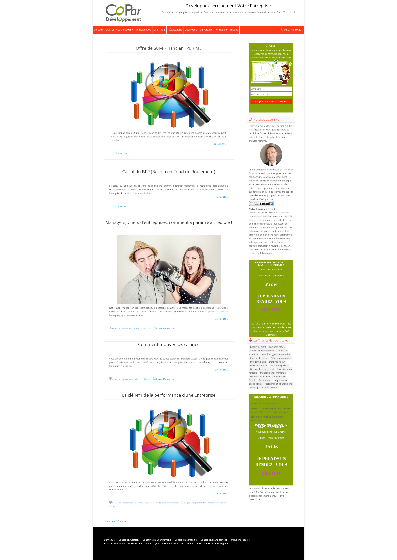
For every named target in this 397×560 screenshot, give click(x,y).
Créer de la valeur (259, 358)
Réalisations (175, 29)
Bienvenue (109, 539)
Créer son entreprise (281, 358)
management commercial (273, 372)
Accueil (98, 29)
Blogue (234, 29)
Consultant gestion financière (275, 354)
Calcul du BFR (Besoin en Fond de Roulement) (168, 171)
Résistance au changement (278, 383)
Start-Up (254, 387)
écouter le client (270, 387)
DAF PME (159, 29)
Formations (221, 29)
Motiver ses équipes (142, 328)
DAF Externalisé (258, 361)
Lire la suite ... (219, 143)
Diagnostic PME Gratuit (198, 29)
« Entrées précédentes (115, 521)
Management (168, 328)
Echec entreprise (141, 503)
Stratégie (113, 506)
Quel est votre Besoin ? (119, 29)
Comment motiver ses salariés (168, 344)
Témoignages (143, 29)
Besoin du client (258, 346)
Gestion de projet (278, 365)
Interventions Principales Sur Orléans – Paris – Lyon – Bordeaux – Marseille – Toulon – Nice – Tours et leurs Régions (166, 543)
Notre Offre (122, 153)
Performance (172, 503)
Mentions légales (240, 539)
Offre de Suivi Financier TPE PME (169, 48)
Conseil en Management (122, 328)
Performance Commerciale (214, 503)
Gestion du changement (262, 369)
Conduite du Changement (157, 539)
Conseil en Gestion (129, 539)
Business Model (277, 346)
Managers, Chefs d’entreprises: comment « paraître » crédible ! (168, 222)
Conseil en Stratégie (186, 539)
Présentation (120, 206)
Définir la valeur (277, 361)
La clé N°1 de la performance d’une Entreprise (168, 395)
